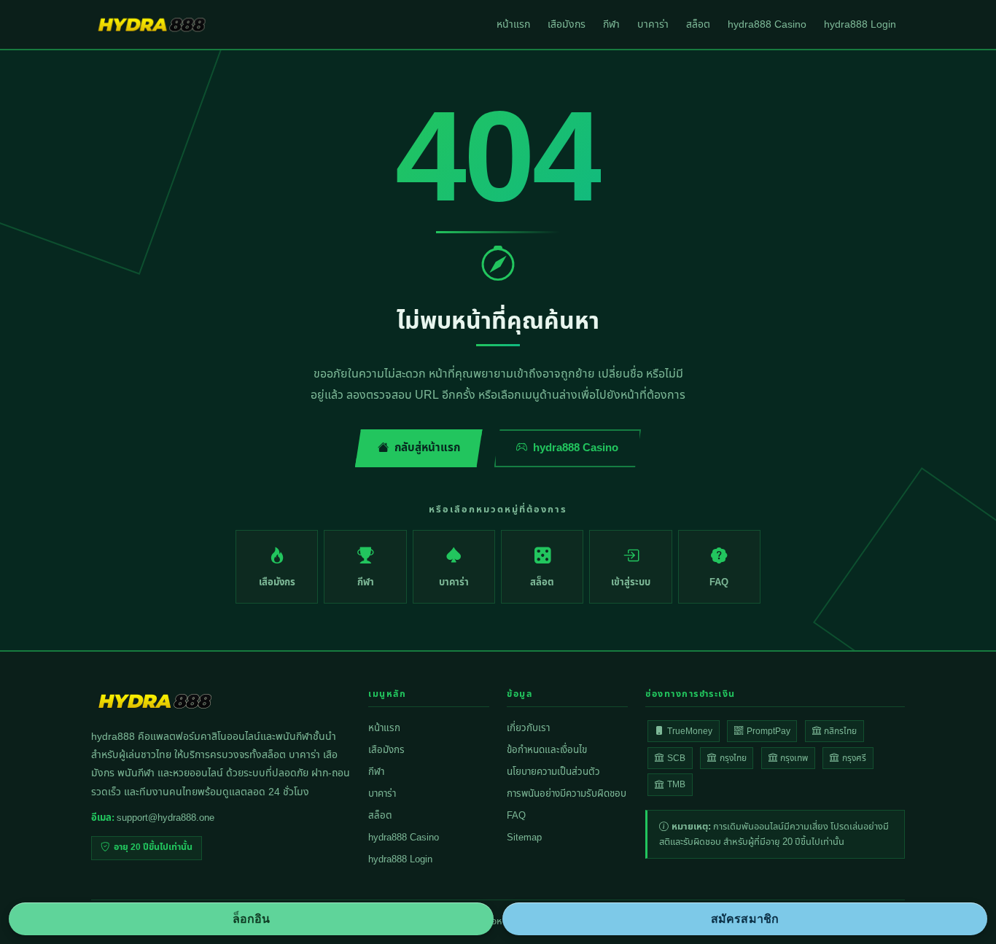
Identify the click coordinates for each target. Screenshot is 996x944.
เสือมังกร (566, 24)
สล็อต (698, 24)
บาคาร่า (653, 24)
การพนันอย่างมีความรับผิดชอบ (566, 794)
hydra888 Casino (767, 24)
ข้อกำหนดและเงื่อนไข (547, 750)
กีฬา (611, 24)
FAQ (718, 582)
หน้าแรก (513, 24)
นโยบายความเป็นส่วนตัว (553, 772)
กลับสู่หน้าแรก (427, 448)
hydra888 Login (860, 24)
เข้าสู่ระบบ (630, 582)
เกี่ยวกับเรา (528, 728)
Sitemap (524, 837)
